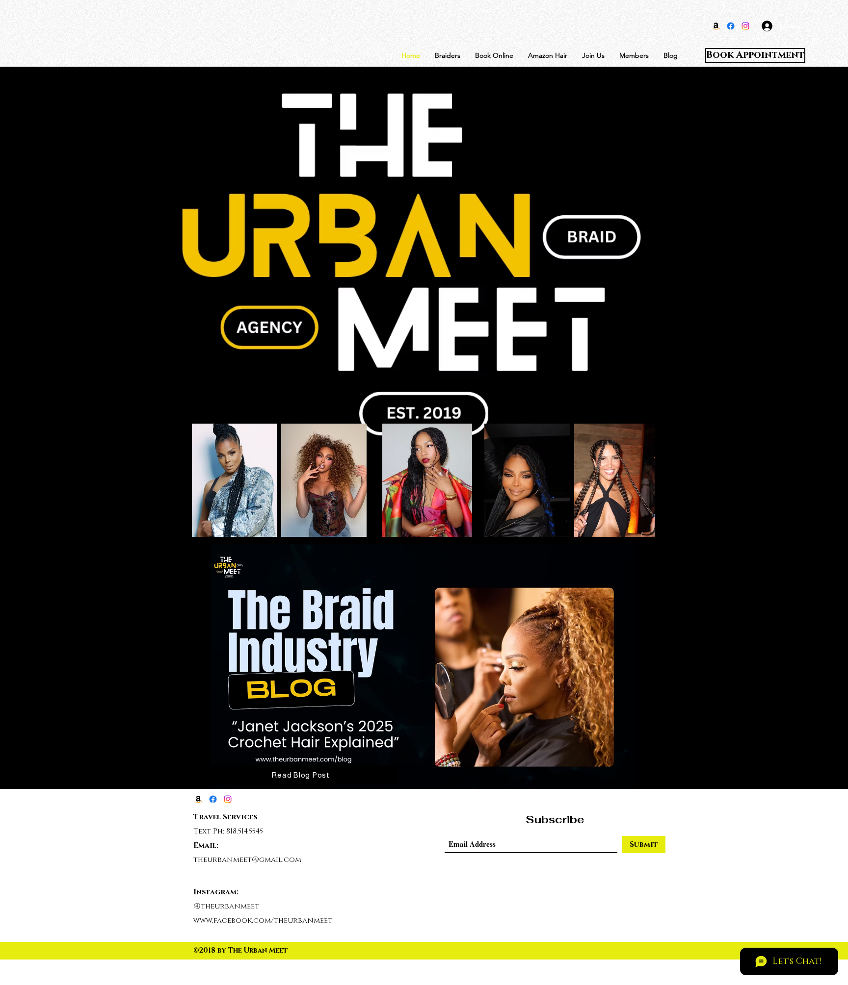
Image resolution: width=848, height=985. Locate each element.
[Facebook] (731, 26)
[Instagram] (745, 26)
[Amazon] (716, 26)
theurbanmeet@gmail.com (247, 860)
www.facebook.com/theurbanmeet (262, 920)
